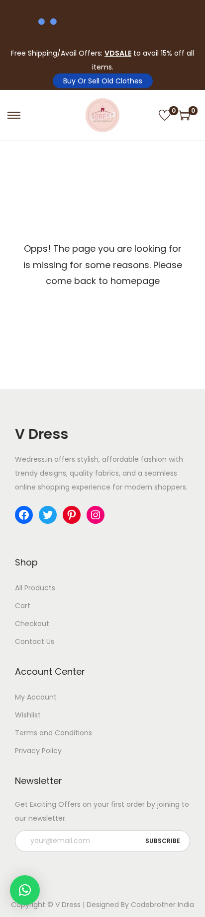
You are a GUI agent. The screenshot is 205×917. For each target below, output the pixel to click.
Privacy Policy (38, 751)
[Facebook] (24, 515)
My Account (36, 697)
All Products (35, 588)
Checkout (32, 624)
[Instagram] (95, 515)
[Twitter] (48, 515)
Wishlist (28, 715)
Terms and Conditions (53, 733)
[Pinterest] (72, 515)
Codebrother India (162, 905)
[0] (165, 115)
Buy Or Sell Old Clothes (102, 81)
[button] (25, 890)
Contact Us (34, 641)
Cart (22, 606)
